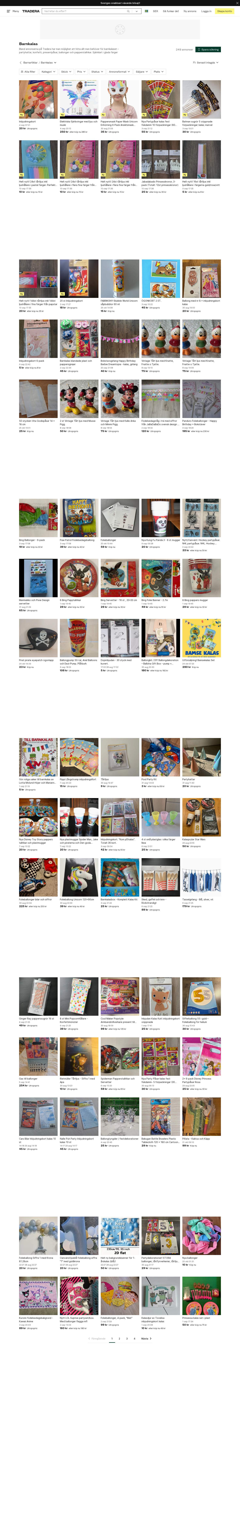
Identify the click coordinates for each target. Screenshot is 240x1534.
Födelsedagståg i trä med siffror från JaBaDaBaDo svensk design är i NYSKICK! (161, 422)
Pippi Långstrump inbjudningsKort (78, 779)
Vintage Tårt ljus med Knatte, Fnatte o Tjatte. (158, 362)
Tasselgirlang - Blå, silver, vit (197, 899)
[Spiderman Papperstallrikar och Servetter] (120, 1056)
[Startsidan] (31, 11)
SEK (155, 11)
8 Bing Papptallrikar (70, 600)
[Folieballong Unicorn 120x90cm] (79, 877)
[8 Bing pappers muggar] (201, 578)
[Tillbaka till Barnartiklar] (20, 62)
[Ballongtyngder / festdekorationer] (120, 1116)
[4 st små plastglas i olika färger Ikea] (161, 817)
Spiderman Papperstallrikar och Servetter (118, 1080)
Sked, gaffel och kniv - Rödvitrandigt (154, 901)
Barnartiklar (30, 62)
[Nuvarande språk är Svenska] (146, 11)
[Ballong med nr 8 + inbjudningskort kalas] (201, 278)
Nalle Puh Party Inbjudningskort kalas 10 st (77, 1140)
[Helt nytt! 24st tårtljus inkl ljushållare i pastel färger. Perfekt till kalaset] (38, 159)
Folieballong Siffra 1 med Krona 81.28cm (36, 1259)
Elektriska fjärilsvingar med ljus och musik (78, 123)
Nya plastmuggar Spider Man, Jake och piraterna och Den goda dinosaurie (79, 841)
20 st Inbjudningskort (71, 300)
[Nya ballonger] (201, 1236)
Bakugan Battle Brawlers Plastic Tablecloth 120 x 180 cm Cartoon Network (160, 1140)
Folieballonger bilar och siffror (35, 899)
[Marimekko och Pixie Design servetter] (38, 578)
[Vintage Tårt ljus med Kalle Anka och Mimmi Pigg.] (120, 399)
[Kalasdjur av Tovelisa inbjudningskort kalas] (161, 1296)
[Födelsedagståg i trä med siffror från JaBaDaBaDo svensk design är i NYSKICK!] (161, 399)
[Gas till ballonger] (38, 1056)
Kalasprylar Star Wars (193, 839)
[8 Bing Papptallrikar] (79, 578)
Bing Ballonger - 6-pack (32, 540)
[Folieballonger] (120, 518)
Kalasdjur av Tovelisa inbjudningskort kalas (153, 1320)
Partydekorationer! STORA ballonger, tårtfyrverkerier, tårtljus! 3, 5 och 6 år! (160, 1259)
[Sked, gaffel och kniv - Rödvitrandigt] (161, 877)
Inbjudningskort (27, 121)
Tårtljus (105, 779)
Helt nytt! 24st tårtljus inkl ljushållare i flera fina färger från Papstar (77, 183)
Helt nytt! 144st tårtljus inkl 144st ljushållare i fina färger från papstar (38, 302)
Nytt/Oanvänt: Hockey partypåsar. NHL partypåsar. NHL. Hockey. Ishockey (201, 542)
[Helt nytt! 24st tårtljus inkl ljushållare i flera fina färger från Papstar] (79, 159)
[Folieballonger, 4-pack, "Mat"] (120, 1296)
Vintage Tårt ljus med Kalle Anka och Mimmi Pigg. (118, 422)
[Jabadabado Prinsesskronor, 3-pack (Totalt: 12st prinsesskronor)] (161, 159)
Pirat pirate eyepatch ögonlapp (36, 660)
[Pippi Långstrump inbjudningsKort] (79, 757)
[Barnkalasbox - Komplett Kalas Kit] (120, 877)
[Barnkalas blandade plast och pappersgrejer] (79, 339)
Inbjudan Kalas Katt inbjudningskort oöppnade (161, 1020)
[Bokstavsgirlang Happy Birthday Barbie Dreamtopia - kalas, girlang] (120, 339)
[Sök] (128, 11)
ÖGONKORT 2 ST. (151, 300)
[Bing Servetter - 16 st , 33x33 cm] (120, 578)
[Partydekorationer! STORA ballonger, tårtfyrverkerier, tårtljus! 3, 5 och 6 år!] (161, 1236)
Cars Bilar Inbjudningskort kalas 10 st (37, 1140)
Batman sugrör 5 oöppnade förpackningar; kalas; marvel (197, 123)
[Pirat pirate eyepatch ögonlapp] (38, 638)
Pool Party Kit (149, 779)
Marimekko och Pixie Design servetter (34, 602)
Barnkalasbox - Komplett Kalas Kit (119, 899)
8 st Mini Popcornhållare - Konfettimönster (74, 1020)
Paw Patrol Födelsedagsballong (77, 540)
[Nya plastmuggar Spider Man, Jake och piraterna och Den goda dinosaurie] (79, 817)
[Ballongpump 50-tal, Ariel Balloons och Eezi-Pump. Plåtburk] (79, 638)
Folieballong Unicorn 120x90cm (77, 899)
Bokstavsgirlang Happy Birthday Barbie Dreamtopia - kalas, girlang (119, 362)
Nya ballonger (190, 1257)
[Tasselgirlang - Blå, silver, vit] (201, 877)
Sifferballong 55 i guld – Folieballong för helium (195, 1020)
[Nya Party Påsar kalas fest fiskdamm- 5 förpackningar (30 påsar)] (161, 1056)
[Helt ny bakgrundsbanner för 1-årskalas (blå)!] (120, 1236)
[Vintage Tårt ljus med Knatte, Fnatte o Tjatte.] (161, 339)
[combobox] (87, 11)
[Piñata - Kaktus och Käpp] (201, 1116)
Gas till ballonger (28, 1078)
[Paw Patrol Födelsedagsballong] (79, 518)
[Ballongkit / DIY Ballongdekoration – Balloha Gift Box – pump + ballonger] (161, 638)
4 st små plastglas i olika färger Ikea (158, 841)
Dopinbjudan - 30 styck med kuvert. (116, 662)
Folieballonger (108, 540)
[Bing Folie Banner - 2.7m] (161, 578)
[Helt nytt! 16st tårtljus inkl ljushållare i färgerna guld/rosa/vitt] (201, 159)
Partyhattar (188, 779)
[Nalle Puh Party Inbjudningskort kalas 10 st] (79, 1116)
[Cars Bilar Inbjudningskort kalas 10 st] (38, 1116)
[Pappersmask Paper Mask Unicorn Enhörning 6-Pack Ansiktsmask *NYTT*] (120, 99)
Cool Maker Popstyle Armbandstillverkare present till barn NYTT (118, 1020)
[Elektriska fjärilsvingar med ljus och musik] (79, 99)
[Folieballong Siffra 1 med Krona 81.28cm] (38, 1236)
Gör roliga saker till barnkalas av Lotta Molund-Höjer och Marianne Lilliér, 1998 (37, 781)
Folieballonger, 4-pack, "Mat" (116, 1318)
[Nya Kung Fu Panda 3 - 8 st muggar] (161, 518)
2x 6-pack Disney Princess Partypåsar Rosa (196, 1080)
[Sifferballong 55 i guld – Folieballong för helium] (201, 996)
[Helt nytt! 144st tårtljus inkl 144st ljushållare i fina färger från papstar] (38, 278)
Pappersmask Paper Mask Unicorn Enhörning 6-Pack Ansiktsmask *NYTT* (119, 123)
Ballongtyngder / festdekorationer (119, 1138)
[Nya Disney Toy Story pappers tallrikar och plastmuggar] (38, 817)
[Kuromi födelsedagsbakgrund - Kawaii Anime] (38, 1296)
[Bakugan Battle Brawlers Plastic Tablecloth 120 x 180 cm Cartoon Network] (161, 1116)
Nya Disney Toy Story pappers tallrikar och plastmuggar (36, 841)
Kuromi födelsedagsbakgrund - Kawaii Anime (36, 1320)
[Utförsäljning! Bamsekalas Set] (201, 638)
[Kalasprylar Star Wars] (201, 817)
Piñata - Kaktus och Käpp (196, 1138)
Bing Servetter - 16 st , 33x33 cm (119, 600)
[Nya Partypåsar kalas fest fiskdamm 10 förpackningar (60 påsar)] (161, 99)
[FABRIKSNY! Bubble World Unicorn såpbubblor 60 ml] (120, 278)
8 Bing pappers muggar (195, 600)
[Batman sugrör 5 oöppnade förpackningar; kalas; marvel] (201, 99)
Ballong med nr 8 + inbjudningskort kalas (201, 302)
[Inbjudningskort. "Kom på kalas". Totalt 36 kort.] (120, 817)
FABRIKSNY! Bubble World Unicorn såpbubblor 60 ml (119, 302)
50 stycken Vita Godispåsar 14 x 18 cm (37, 422)
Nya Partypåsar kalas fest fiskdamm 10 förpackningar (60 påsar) (158, 123)
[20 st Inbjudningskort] (79, 278)
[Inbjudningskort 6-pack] (38, 339)
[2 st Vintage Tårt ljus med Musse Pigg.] (79, 399)
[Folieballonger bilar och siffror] (38, 877)
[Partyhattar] (201, 757)
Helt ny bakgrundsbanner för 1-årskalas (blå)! (118, 1259)
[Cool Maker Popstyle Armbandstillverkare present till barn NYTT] (120, 996)
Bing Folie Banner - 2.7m (155, 600)
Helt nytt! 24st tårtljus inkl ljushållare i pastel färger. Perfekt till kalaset (37, 183)
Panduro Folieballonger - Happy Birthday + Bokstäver (199, 422)
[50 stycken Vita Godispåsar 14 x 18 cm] (38, 399)
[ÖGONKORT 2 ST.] (161, 278)
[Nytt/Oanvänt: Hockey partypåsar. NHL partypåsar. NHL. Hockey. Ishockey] (201, 518)
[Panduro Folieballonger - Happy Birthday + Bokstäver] (201, 399)
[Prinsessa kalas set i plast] (201, 1296)
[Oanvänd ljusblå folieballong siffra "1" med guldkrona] (79, 1236)
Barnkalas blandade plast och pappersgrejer (76, 362)
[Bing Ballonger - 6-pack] (38, 518)
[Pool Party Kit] (161, 757)
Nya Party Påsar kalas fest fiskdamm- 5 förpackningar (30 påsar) (158, 1080)
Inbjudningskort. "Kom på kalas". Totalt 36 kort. (118, 841)
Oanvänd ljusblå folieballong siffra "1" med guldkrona (78, 1259)
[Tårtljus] (120, 757)
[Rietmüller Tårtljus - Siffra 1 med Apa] (79, 1056)
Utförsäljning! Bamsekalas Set (198, 660)
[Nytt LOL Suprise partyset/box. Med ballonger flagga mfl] (79, 1296)
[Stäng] (237, 3)
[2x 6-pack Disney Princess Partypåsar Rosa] (201, 1056)
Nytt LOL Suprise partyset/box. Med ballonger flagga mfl (77, 1320)
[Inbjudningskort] (38, 99)
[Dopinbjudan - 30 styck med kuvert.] (120, 638)
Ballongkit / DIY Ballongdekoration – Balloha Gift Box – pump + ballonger (160, 662)
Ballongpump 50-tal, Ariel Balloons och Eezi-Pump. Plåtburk (78, 662)
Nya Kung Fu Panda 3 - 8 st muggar (161, 540)
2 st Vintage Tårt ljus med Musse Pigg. (78, 422)
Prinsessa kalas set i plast (196, 1318)
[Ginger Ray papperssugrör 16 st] (38, 996)
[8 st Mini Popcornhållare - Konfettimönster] (79, 996)
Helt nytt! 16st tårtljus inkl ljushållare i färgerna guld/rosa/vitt (201, 183)
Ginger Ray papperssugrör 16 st (36, 1018)
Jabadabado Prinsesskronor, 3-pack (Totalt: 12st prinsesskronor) (160, 183)
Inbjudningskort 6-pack (31, 360)
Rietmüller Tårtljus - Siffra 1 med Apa (77, 1080)
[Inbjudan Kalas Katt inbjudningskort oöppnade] (161, 996)
